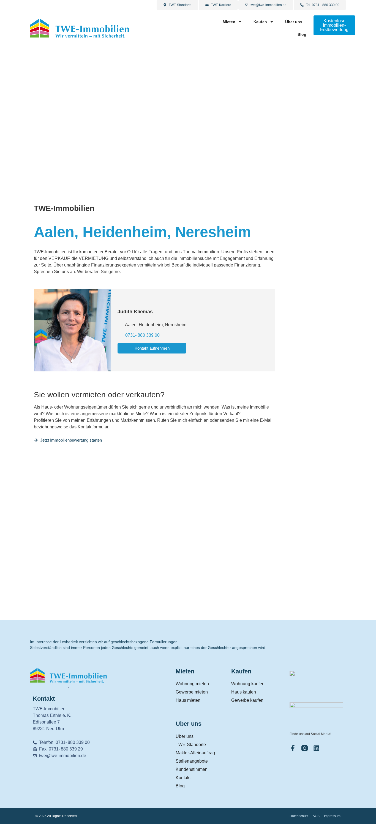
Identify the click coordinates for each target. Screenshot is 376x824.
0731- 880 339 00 (142, 335)
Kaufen (260, 22)
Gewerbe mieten (192, 692)
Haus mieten (188, 700)
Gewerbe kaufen (247, 700)
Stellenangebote (192, 761)
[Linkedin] (316, 748)
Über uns (293, 22)
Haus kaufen (243, 692)
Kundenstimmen (192, 769)
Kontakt (183, 777)
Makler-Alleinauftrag (195, 752)
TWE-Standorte (191, 744)
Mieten (229, 22)
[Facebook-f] (293, 748)
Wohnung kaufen (248, 683)
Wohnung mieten (192, 683)
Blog (302, 34)
